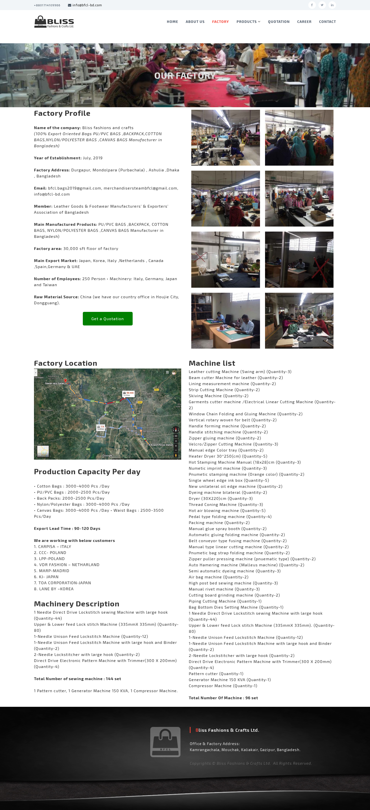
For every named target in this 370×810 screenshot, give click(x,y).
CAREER (304, 21)
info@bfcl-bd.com (87, 5)
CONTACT (327, 21)
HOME (172, 21)
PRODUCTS (247, 21)
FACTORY (220, 21)
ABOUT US (195, 21)
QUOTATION (279, 21)
